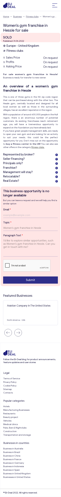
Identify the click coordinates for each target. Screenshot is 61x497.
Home (6, 16)
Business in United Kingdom (17, 473)
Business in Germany (13, 463)
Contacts (8, 392)
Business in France (12, 459)
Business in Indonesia (13, 466)
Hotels (6, 406)
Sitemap (7, 389)
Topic (7, 222)
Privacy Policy (9, 382)
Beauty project (10, 417)
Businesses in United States (16, 477)
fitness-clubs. (37, 147)
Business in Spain (11, 470)
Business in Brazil (11, 452)
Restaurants (9, 413)
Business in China (11, 455)
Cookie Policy (9, 385)
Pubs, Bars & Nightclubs (14, 427)
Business (17, 16)
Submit (30, 280)
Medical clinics (10, 424)
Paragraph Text (13, 235)
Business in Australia (13, 448)
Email (7, 209)
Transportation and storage (17, 435)
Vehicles (7, 420)
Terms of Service (11, 378)
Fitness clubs (32, 16)
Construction (10, 431)
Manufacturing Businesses (16, 410)
